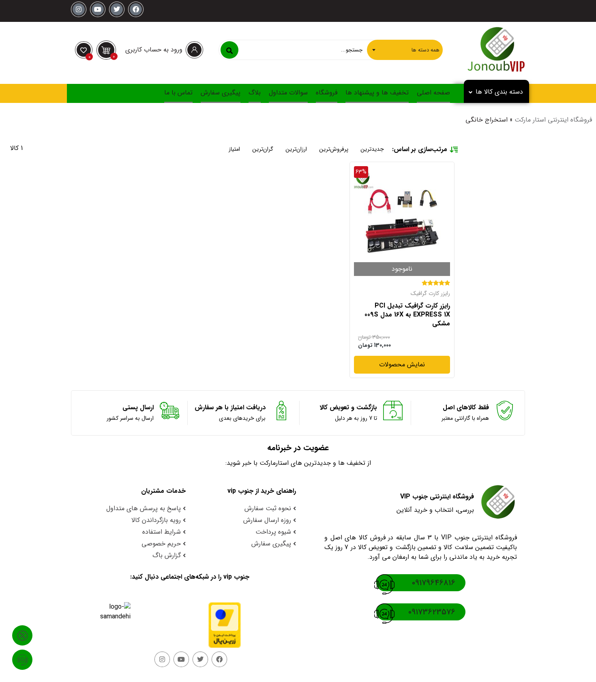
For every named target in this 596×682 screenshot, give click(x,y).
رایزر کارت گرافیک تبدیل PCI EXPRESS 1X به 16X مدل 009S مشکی (407, 315)
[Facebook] (136, 9)
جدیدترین (372, 149)
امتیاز (234, 149)
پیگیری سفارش (220, 93)
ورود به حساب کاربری (153, 50)
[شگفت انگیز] (22, 635)
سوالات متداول (288, 93)
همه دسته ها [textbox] (425, 49)
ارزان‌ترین (296, 149)
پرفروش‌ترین (333, 149)
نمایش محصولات (402, 365)
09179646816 (433, 583)
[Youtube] (97, 9)
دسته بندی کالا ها (499, 92)
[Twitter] (116, 9)
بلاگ (255, 93)
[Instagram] (78, 9)
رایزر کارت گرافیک (430, 293)
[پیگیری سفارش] (22, 660)
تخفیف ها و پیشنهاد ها (377, 93)
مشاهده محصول (428, 171)
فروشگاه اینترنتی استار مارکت (553, 120)
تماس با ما (178, 93)
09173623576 (431, 612)
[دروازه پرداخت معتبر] (217, 625)
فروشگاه (326, 93)
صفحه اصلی (433, 93)
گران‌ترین (262, 149)
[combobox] (405, 50)
